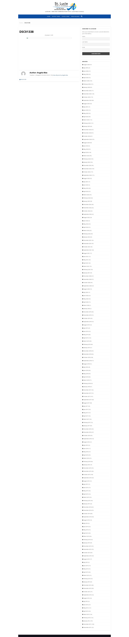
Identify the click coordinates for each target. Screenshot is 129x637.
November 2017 (87, 393)
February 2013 (87, 578)
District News (56, 16)
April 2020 (86, 302)
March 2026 (86, 81)
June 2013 (86, 565)
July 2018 (86, 367)
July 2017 (86, 406)
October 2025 (87, 97)
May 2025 (86, 113)
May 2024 (86, 149)
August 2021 (87, 253)
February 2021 (87, 269)
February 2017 (87, 422)
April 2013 (86, 572)
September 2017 (88, 399)
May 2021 (86, 259)
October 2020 (87, 282)
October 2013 (87, 552)
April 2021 (86, 263)
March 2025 (86, 120)
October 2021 (87, 246)
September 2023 (88, 175)
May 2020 (86, 299)
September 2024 (88, 139)
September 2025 (88, 100)
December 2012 (87, 585)
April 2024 (86, 152)
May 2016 (86, 451)
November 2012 (87, 588)
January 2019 (87, 347)
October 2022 (87, 211)
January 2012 (87, 621)
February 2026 (87, 84)
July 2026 (86, 68)
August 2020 (87, 289)
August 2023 (87, 178)
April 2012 (86, 611)
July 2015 (86, 484)
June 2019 (86, 331)
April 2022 (86, 227)
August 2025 (87, 103)
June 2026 (86, 71)
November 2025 (87, 94)
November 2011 (87, 627)
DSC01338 (23, 79)
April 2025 (86, 116)
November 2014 (87, 510)
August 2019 (87, 325)
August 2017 (87, 403)
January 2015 (87, 503)
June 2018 (86, 370)
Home (48, 16)
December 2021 (87, 240)
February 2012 (87, 617)
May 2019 (86, 334)
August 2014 (87, 520)
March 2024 (86, 155)
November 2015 (87, 471)
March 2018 (86, 380)
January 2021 (87, 273)
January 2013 (87, 582)
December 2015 (87, 468)
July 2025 (86, 107)
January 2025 (87, 126)
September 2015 (88, 477)
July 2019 (86, 328)
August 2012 (87, 598)
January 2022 (87, 237)
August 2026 (87, 64)
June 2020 (86, 295)
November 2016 (87, 432)
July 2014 (86, 523)
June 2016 (86, 448)
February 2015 (87, 500)
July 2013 (86, 562)
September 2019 (88, 321)
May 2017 (86, 412)
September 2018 (88, 360)
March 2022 (86, 230)
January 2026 (87, 87)
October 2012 (87, 591)
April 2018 (86, 377)
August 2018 (87, 364)
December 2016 (87, 429)
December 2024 (87, 129)
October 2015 (87, 474)
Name (83, 36)
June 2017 (86, 409)
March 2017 (86, 419)
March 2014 (86, 536)
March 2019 (86, 341)
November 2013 (87, 549)
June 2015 (86, 487)
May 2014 (86, 529)
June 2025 (86, 110)
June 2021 (86, 256)
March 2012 (86, 614)
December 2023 (87, 165)
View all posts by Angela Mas (60, 75)
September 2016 (88, 438)
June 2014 (86, 526)
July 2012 (86, 601)
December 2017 (87, 390)
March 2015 (86, 497)
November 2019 (87, 315)
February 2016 (87, 461)
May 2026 (86, 74)
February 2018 (87, 383)
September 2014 (88, 516)
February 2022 (87, 233)
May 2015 (86, 490)
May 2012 (86, 608)
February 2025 (87, 123)
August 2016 (87, 442)
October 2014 (87, 513)
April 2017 (86, 416)
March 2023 (86, 194)
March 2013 (86, 575)
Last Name (85, 42)
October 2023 (87, 172)
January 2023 (87, 201)
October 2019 (87, 318)
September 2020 (88, 286)
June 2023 (86, 185)
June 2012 (86, 604)
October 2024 (87, 136)
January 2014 (87, 543)
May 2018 (86, 373)
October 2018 (87, 357)
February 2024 (87, 159)
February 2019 (87, 344)
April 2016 (86, 455)
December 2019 (87, 312)
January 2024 (87, 162)
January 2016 (87, 464)
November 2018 (87, 354)
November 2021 (87, 243)
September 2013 (88, 556)
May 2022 (86, 224)
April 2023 (86, 191)
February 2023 (87, 198)
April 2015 (86, 494)
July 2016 (86, 445)
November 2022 (87, 207)
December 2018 (87, 351)
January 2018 (87, 386)
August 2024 (87, 142)
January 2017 (87, 425)
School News (65, 16)
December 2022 (87, 204)
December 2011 (87, 624)
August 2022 (87, 217)
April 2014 (86, 533)
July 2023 (86, 181)
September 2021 (88, 250)
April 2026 (86, 77)
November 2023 (87, 168)
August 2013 (87, 559)
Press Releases (75, 16)
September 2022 (88, 214)
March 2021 (86, 266)
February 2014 (87, 539)
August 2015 (87, 481)
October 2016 (87, 435)
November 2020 (87, 279)
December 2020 (87, 276)
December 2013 (87, 546)
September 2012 (88, 595)
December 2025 (87, 90)
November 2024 (87, 133)
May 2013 (86, 569)
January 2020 (87, 308)
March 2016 (86, 458)
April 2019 (86, 338)
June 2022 (86, 220)
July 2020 (86, 292)
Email (83, 47)
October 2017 (87, 396)
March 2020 (86, 305)
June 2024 (86, 146)
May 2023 (86, 188)
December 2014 (87, 507)
